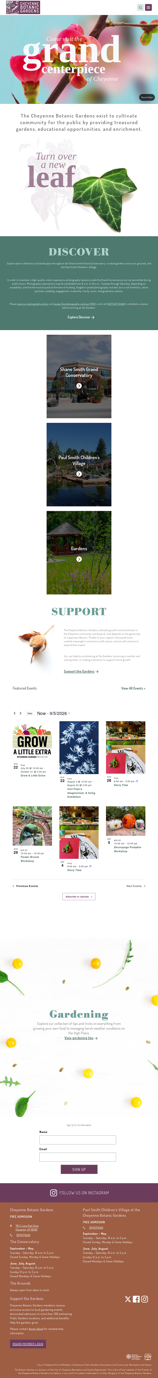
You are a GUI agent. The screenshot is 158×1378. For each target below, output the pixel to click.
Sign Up (79, 1169)
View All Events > (133, 688)
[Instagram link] (58, 1192)
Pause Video (147, 97)
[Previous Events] (14, 713)
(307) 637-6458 (116, 304)
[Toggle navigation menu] (148, 7)
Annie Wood (36, 1329)
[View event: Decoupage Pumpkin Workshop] (125, 821)
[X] (128, 1299)
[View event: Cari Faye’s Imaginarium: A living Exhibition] (79, 747)
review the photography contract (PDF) (75, 304)
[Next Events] (20, 713)
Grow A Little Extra (33, 775)
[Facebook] (136, 1299)
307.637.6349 (96, 1227)
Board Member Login (28, 1344)
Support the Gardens (79, 671)
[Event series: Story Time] (137, 781)
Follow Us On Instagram (84, 1193)
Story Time (121, 785)
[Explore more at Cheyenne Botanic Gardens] (79, 376)
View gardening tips (79, 1038)
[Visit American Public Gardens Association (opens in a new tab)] (133, 1357)
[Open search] (140, 7)
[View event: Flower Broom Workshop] (32, 826)
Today (29, 713)
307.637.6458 (23, 1235)
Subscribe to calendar (77, 896)
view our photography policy (32, 304)
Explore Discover (79, 317)
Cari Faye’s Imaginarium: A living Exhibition (81, 793)
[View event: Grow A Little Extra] (32, 741)
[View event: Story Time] (125, 747)
